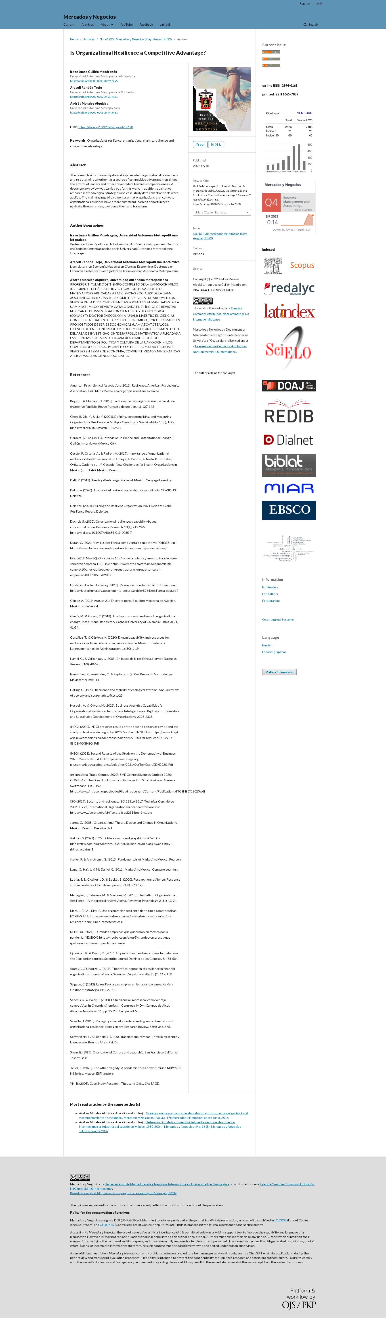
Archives (88, 24)
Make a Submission (279, 672)
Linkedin (166, 24)
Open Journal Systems (278, 619)
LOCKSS (281, 1220)
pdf (201, 144)
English (267, 645)
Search (313, 24)
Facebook (146, 24)
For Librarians (271, 600)
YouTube (126, 24)
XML (218, 144)
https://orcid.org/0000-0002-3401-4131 (94, 96)
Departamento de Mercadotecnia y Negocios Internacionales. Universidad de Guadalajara (167, 1184)
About (105, 24)
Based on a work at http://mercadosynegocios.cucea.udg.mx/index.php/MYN (123, 1193)
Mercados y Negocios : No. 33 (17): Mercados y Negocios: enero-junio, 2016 (176, 1117)
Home (74, 39)
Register (305, 3)
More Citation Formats (211, 212)
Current (69, 24)
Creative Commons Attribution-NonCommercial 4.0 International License (221, 313)
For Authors (270, 594)
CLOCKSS (107, 1225)
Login (319, 3)
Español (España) (274, 652)
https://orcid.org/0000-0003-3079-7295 (94, 81)
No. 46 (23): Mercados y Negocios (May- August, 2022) (136, 39)
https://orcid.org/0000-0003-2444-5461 (94, 112)
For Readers (270, 587)
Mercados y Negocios (89, 16)
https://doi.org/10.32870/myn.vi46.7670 (105, 127)
